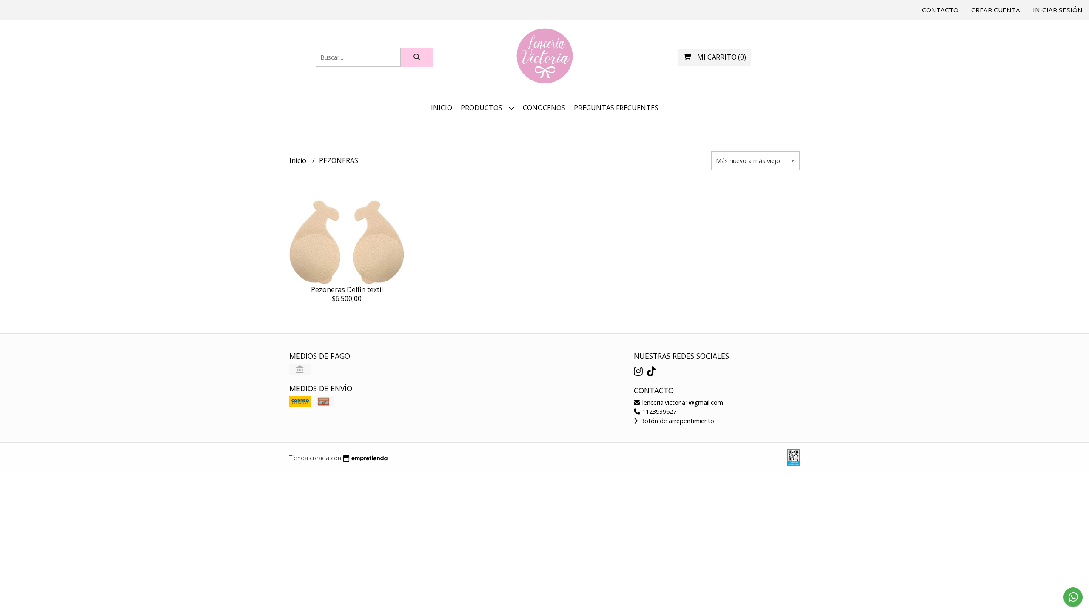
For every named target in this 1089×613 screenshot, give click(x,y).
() (721, 57)
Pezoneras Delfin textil (347, 289)
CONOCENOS (544, 107)
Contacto (940, 10)
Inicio (441, 107)
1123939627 (658, 411)
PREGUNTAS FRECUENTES (616, 107)
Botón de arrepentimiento (676, 421)
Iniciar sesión (1058, 10)
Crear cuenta (995, 10)
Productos (482, 107)
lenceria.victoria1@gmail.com (682, 402)
